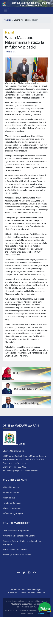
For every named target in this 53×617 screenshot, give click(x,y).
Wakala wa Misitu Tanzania (15, 549)
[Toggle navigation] (5, 10)
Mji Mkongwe (9, 498)
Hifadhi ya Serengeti (12, 503)
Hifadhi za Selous (11, 492)
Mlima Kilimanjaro (11, 487)
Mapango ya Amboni (12, 508)
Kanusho (41, 593)
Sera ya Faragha (34, 589)
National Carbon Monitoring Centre (19, 536)
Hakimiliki (31, 593)
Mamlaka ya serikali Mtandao (23, 604)
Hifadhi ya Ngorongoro (13, 513)
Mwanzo (7, 20)
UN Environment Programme (16, 530)
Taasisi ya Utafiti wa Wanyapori (17, 555)
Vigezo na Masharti (17, 593)
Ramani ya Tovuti (18, 589)
